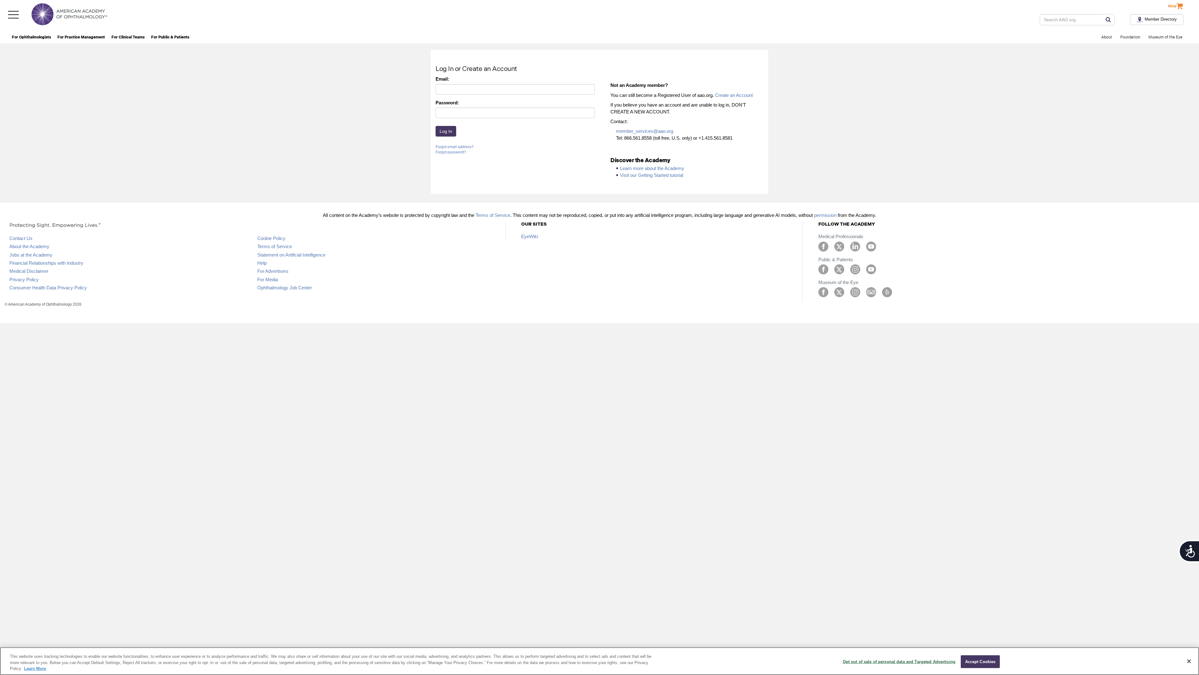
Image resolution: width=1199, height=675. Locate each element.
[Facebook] (823, 246)
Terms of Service (493, 215)
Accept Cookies (980, 661)
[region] (599, 661)
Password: (447, 102)
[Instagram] (855, 269)
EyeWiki (529, 236)
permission (825, 215)
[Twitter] (839, 246)
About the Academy (29, 246)
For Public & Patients (170, 37)
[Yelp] (887, 291)
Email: (442, 79)
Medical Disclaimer (28, 271)
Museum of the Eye (1165, 37)
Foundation (1130, 37)
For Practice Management (81, 37)
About (1106, 37)
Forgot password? (451, 152)
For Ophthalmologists (31, 37)
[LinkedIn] (855, 246)
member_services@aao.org (644, 131)
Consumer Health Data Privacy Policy (48, 287)
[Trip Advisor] (871, 291)
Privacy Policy (24, 279)
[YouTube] (871, 246)
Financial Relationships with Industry (46, 263)
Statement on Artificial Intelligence (291, 255)
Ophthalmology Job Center (284, 287)
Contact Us (20, 238)
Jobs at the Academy (30, 255)
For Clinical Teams (128, 37)
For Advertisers (273, 271)
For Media (267, 279)
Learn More (35, 668)
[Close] (1189, 661)
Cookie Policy (271, 238)
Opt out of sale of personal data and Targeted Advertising (899, 661)
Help (262, 263)
